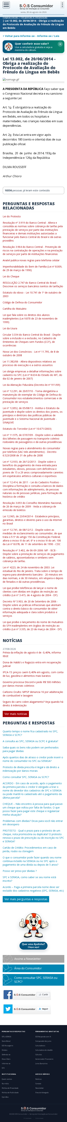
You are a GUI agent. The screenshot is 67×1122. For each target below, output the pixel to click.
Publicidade (39, 1118)
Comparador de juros (43, 1041)
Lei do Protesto (12, 216)
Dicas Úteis (6, 1059)
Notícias (38, 1079)
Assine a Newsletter (27, 959)
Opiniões (5, 1097)
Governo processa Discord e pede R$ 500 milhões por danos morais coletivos (32, 683)
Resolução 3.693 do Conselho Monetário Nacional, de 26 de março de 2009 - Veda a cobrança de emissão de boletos (32, 506)
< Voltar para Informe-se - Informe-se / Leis (31, 36)
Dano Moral (6, 1041)
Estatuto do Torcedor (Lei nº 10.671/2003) (27, 428)
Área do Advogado (42, 1093)
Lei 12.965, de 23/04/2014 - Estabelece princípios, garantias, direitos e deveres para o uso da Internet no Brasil (32, 520)
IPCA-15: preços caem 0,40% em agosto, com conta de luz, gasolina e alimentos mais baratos (33, 673)
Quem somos (7, 1079)
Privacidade (27, 1118)
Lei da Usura (10, 328)
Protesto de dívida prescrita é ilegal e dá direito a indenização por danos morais (31, 768)
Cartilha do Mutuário (14, 308)
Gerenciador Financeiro (44, 1059)
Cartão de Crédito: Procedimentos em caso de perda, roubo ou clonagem (29, 849)
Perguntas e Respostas (34, 17)
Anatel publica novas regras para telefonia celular (31, 260)
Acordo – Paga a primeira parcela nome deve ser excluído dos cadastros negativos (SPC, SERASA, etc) (33, 888)
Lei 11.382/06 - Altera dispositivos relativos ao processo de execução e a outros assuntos (29, 363)
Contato (38, 1084)
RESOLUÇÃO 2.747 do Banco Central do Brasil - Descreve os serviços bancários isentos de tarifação (33, 284)
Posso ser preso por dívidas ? (20, 871)
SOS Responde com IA (43, 1037)
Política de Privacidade (10, 1088)
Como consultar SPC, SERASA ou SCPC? (26, 777)
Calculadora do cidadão (44, 1050)
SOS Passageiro (7, 1046)
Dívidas (4, 1050)
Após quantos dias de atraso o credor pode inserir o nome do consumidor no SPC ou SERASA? (33, 759)
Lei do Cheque (11, 276)
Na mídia (5, 1084)
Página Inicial (10, 17)
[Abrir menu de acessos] (62, 4)
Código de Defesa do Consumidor (22, 302)
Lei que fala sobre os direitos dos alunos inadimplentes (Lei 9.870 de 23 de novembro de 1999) (30, 318)
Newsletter (39, 1088)
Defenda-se (6, 1055)
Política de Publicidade (10, 1093)
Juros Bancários (41, 1064)
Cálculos (38, 1055)
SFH (3, 1068)
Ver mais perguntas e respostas (25, 899)
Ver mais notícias (15, 714)
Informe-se (6, 1064)
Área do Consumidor (28, 968)
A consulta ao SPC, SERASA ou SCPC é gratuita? (30, 741)
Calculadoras (40, 1046)
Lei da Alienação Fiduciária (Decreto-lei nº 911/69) (31, 384)
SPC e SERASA (6, 1037)
